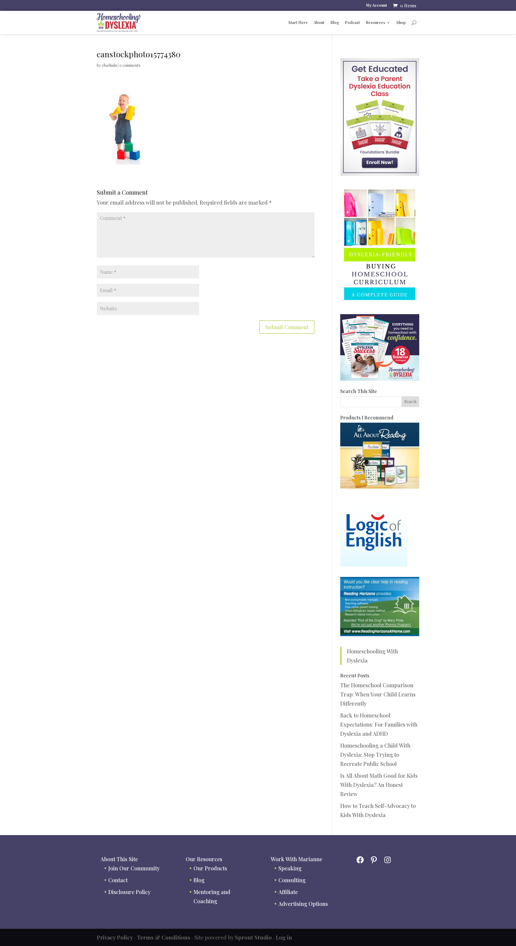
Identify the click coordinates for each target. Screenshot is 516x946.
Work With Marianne (296, 859)
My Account (376, 5)
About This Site (119, 859)
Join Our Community (134, 868)
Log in (284, 937)
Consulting (292, 880)
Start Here (298, 22)
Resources (375, 22)
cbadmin (109, 65)
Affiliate (288, 891)
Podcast (352, 22)
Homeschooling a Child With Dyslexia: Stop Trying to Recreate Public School (375, 754)
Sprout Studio (253, 937)
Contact (118, 880)
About (319, 22)
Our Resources (204, 859)
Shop (401, 22)
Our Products (210, 868)
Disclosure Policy (129, 891)
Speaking (290, 868)
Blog (334, 22)
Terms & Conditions (163, 937)
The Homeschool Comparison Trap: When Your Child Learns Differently (377, 694)
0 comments (130, 65)
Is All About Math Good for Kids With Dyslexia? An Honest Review (379, 784)
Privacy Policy (115, 937)
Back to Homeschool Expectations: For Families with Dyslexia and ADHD (378, 724)
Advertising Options (303, 903)
